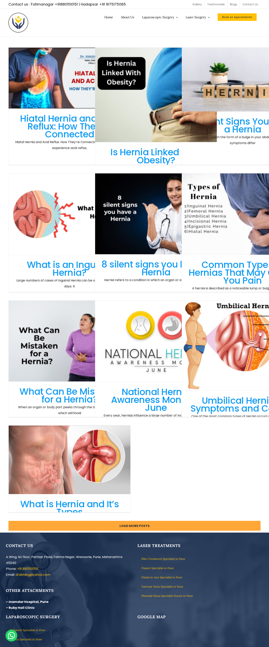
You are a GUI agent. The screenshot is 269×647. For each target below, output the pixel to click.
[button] (11, 635)
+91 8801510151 (27, 568)
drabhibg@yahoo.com (33, 574)
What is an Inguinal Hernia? (69, 214)
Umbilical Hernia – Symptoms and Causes (242, 345)
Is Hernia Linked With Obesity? (156, 95)
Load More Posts (135, 526)
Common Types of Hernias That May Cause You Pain (242, 214)
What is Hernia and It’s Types (69, 459)
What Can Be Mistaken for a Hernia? (69, 341)
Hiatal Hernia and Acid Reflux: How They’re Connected (69, 78)
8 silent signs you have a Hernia (156, 213)
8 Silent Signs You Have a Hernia (242, 79)
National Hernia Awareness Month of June (156, 341)
